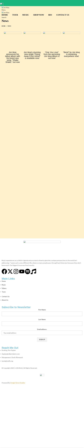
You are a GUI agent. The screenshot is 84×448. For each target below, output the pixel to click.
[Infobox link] (42, 193)
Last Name (42, 319)
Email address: (42, 329)
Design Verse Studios (17, 383)
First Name (42, 310)
